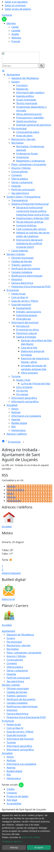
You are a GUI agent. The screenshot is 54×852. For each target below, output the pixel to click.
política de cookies (30, 837)
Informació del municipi (20, 738)
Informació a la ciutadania (21, 764)
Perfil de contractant (18, 677)
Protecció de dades (17, 796)
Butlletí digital (14, 771)
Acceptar (38, 847)
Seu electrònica (15, 681)
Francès (15, 41)
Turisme (11, 742)
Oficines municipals (18, 688)
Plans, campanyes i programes (24, 652)
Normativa (13, 649)
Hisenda (11, 674)
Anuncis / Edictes (16, 656)
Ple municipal (14, 641)
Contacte (7, 15)
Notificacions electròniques (22, 706)
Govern (11, 638)
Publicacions (14, 500)
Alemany (16, 37)
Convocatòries (15, 659)
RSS (9, 774)
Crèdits (11, 789)
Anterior (6, 573)
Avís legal (12, 800)
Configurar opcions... (12, 841)
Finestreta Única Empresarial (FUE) (26, 717)
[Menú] (3, 71)
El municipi (14, 441)
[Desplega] (23, 442)
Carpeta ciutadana (17, 703)
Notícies (11, 497)
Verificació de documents (21, 699)
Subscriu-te (8, 599)
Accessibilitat (14, 803)
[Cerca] (41, 65)
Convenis (12, 663)
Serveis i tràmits (11, 685)
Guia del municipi (16, 735)
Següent (16, 573)
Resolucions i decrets (19, 645)
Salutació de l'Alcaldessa (20, 634)
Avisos (10, 493)
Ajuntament (8, 631)
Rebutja (14, 847)
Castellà (15, 30)
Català (14, 27)
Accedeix (7, 526)
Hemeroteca (14, 778)
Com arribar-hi (15, 728)
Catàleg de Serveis (17, 692)
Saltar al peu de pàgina (18, 9)
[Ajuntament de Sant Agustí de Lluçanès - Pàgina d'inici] (20, 57)
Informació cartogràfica (20, 749)
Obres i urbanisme (17, 670)
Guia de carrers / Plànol (20, 731)
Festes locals (14, 724)
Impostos (12, 710)
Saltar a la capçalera (16, 1)
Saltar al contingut (15, 5)
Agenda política (15, 489)
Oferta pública (15, 667)
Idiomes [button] (11, 23)
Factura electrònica (17, 713)
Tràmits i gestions (17, 695)
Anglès (15, 34)
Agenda (11, 486)
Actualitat (7, 753)
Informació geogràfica (19, 746)
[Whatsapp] (4, 19)
